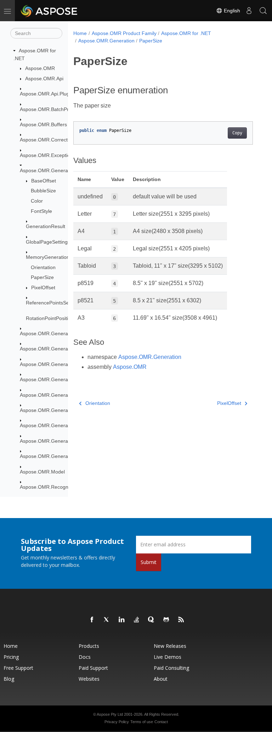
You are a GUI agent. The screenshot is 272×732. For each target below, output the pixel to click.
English (231, 10)
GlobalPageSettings (48, 242)
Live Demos (167, 656)
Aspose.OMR (40, 68)
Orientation (43, 267)
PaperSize (42, 277)
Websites (89, 678)
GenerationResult (45, 226)
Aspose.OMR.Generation (48, 170)
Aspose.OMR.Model (42, 472)
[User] (249, 10)
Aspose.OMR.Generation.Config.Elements (67, 349)
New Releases (170, 646)
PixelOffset (43, 287)
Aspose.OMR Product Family (124, 33)
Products (89, 646)
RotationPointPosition (50, 318)
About (161, 678)
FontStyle (41, 211)
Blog (9, 678)
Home (80, 33)
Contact (161, 722)
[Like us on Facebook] (92, 619)
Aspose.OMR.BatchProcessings (55, 109)
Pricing (11, 656)
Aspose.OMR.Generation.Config (56, 333)
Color (37, 201)
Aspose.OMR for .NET (186, 33)
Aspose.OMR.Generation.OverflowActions (67, 441)
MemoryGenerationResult (55, 257)
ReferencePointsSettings (53, 303)
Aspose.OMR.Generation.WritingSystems (66, 456)
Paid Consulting (171, 667)
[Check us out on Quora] (151, 619)
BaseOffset (43, 181)
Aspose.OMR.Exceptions (47, 155)
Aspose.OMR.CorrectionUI (49, 140)
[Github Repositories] (166, 619)
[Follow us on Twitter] (107, 619)
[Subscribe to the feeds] (181, 619)
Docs (85, 656)
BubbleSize (43, 190)
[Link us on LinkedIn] (121, 619)
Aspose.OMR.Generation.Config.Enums (64, 425)
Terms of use (141, 722)
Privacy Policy (116, 722)
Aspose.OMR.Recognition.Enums (57, 487)
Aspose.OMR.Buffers (43, 124)
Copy (237, 132)
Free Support (18, 667)
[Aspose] (49, 10)
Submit (149, 562)
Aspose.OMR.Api (44, 78)
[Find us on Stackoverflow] (136, 619)
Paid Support (93, 667)
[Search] (263, 10)
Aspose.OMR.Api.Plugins (48, 94)
